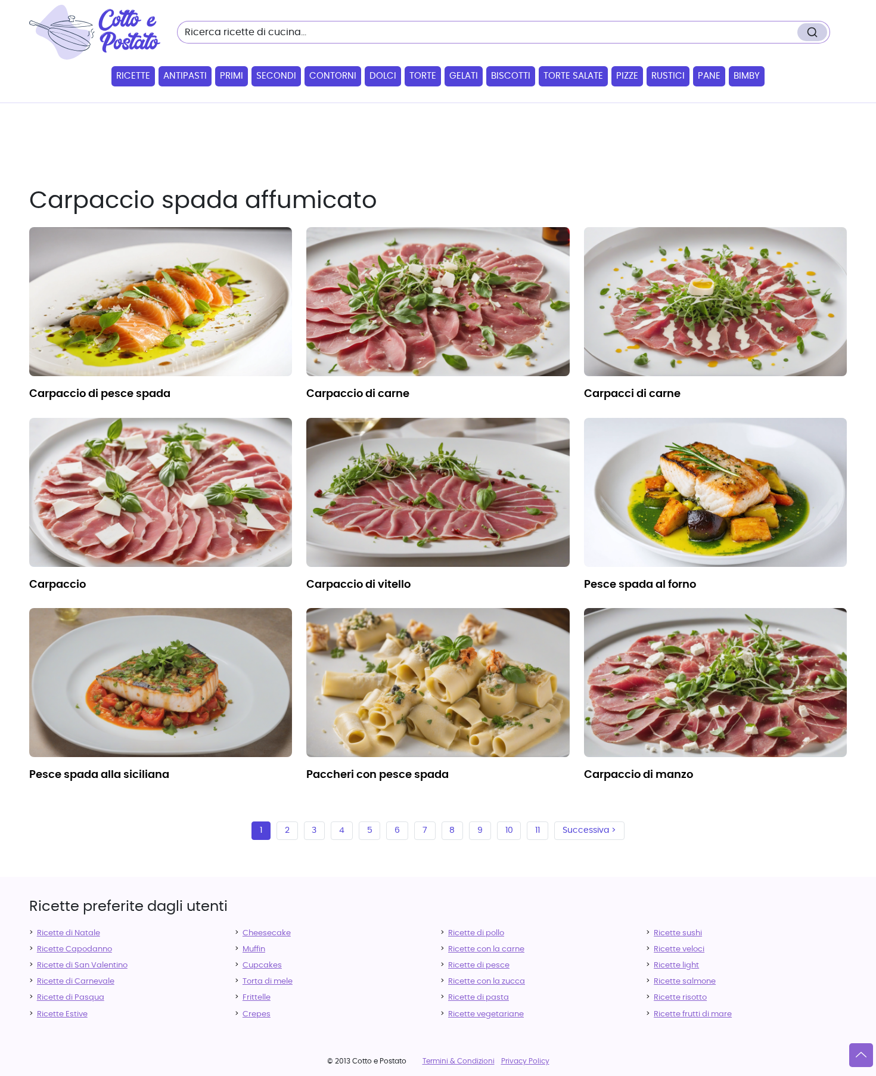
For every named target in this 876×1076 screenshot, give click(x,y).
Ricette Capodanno (74, 949)
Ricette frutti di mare (693, 1014)
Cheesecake (267, 933)
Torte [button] (422, 76)
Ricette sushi (678, 933)
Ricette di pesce (479, 965)
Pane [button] (709, 76)
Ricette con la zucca (486, 981)
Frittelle (257, 997)
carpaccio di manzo (638, 775)
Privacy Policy (525, 1061)
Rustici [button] (668, 76)
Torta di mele (268, 981)
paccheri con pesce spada (377, 775)
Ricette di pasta (478, 997)
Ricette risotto (680, 997)
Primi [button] (231, 76)
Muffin (254, 949)
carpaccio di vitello (358, 584)
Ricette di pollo (476, 933)
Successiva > (589, 830)
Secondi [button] (276, 76)
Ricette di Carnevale (75, 981)
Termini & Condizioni (459, 1061)
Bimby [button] (747, 76)
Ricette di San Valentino (82, 965)
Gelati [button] (463, 76)
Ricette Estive (62, 1014)
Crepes (257, 1014)
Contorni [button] (332, 76)
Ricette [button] (133, 76)
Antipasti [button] (185, 76)
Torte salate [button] (573, 76)
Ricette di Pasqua (70, 997)
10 (509, 830)
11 (537, 830)
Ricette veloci (679, 949)
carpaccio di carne (357, 394)
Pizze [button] (627, 76)
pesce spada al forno (640, 584)
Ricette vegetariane (486, 1014)
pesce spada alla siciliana (99, 775)
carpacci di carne (632, 394)
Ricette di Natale (68, 933)
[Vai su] (861, 1055)
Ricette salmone (685, 981)
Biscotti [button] (510, 76)
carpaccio (57, 584)
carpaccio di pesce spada (99, 394)
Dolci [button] (382, 76)
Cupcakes (262, 965)
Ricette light (676, 965)
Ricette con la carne (486, 949)
